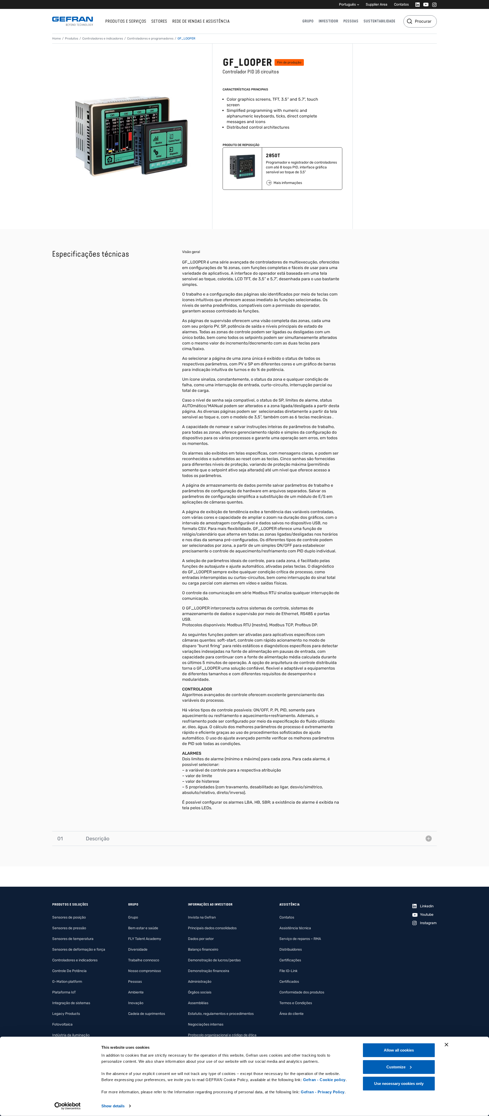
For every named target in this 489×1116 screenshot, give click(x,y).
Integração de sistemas (71, 1003)
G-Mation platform (67, 981)
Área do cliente (291, 1014)
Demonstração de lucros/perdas (214, 960)
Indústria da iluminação (71, 1035)
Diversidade (137, 949)
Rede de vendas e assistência (200, 21)
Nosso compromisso (144, 971)
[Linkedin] (416, 4)
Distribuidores (290, 949)
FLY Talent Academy (144, 939)
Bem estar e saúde (143, 928)
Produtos (71, 38)
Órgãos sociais (199, 992)
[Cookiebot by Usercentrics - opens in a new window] (67, 1106)
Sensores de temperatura (72, 939)
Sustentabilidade (379, 21)
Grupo (308, 21)
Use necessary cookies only (399, 1083)
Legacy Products (66, 1014)
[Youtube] (424, 4)
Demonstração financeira (208, 971)
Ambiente (136, 992)
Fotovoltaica (62, 1024)
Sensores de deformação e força (78, 949)
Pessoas (350, 21)
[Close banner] (446, 1044)
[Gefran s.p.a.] (72, 21)
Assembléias (198, 1003)
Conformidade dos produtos (301, 992)
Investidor (328, 21)
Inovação (135, 1003)
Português (347, 4)
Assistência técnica (295, 928)
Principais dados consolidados (212, 928)
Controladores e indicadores (102, 38)
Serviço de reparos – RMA (300, 939)
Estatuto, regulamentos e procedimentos (221, 1014)
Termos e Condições (295, 1003)
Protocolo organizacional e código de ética (222, 1035)
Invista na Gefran (202, 917)
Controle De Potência (69, 971)
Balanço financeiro (203, 949)
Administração (199, 981)
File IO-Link (288, 971)
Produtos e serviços (125, 21)
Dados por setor (201, 939)
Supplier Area (376, 4)
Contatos (401, 4)
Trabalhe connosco (143, 960)
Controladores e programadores (150, 38)
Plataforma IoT (64, 992)
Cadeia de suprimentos (146, 1014)
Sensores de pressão (69, 928)
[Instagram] (433, 4)
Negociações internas (205, 1024)
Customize (395, 1067)
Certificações (290, 960)
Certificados (289, 981)
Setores (159, 21)
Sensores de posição (69, 917)
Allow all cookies (399, 1050)
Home (56, 38)
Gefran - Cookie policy (324, 1080)
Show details (113, 1106)
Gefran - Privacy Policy (323, 1092)
